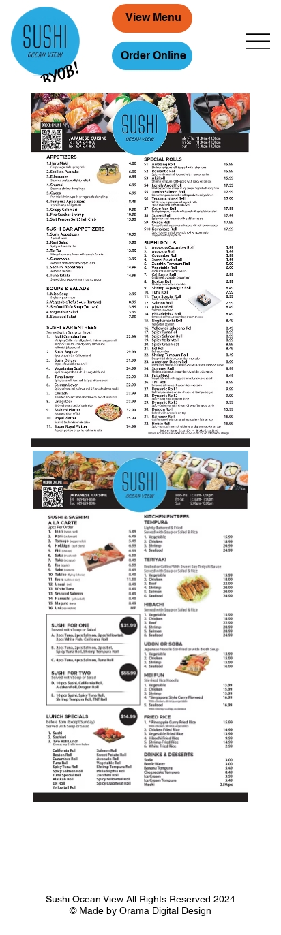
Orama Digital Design (165, 910)
